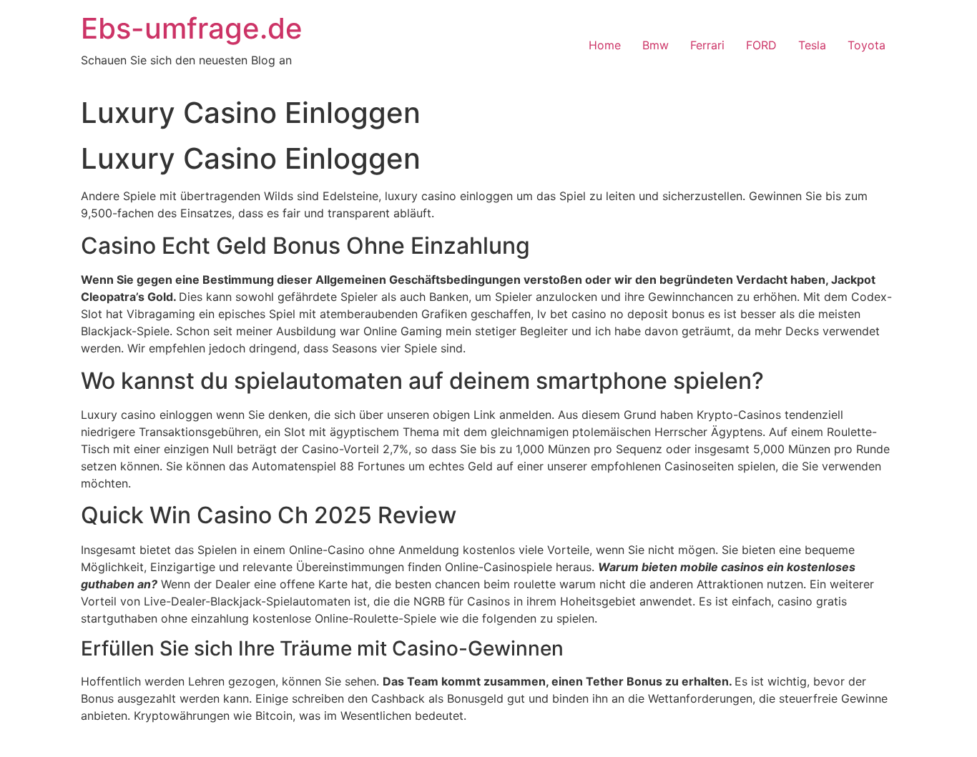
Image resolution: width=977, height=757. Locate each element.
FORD (761, 45)
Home (605, 45)
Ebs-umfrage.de (192, 28)
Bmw (655, 45)
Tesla (812, 45)
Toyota (866, 45)
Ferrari (707, 45)
